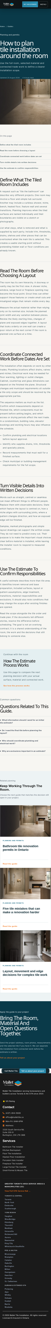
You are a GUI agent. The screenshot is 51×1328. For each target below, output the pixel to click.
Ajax (6, 1292)
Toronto (8, 1199)
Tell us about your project (12, 1058)
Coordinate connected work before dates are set (21, 156)
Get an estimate (30, 4)
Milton (7, 1269)
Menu (43, 4)
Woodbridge (10, 1219)
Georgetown (10, 1272)
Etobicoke (9, 1205)
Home (2, 26)
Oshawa (8, 1298)
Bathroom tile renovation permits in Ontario (20, 847)
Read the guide (10, 864)
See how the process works (16, 686)
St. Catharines (11, 1281)
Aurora (8, 1237)
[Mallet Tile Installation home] (11, 4)
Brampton (9, 1257)
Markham (9, 1228)
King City (9, 1243)
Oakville (8, 1263)
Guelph (8, 1301)
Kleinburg (9, 1222)
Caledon (8, 1260)
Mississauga (10, 1254)
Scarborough (10, 1209)
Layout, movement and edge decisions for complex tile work (25, 973)
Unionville (9, 1231)
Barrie (7, 1304)
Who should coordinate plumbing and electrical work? (19, 742)
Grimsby (8, 1278)
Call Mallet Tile (11, 1071)
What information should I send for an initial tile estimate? (22, 721)
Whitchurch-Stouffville (14, 1246)
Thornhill (9, 1225)
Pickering (9, 1289)
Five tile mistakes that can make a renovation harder (21, 910)
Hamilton (9, 1275)
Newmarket (9, 1240)
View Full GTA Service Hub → (18, 1191)
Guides (10, 26)
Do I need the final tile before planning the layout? (21, 731)
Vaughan (8, 1216)
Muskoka (8, 1307)
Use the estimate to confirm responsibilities (19, 168)
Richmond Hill (11, 1234)
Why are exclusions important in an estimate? (24, 751)
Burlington (9, 1266)
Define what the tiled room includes (15, 145)
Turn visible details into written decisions (18, 162)
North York (9, 1202)
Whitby (8, 1295)
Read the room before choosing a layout (17, 151)
